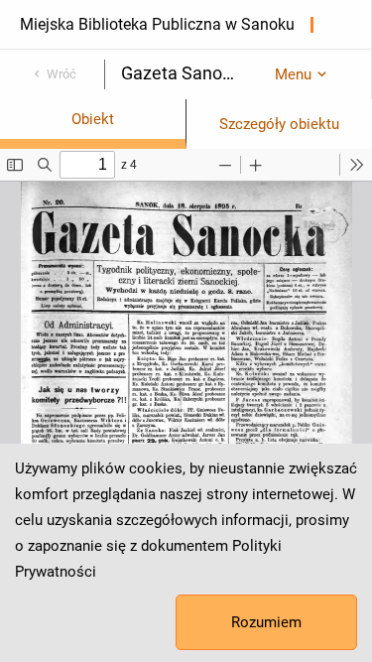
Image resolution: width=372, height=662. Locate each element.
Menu (293, 74)
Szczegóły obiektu (279, 124)
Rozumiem (266, 622)
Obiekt (92, 119)
